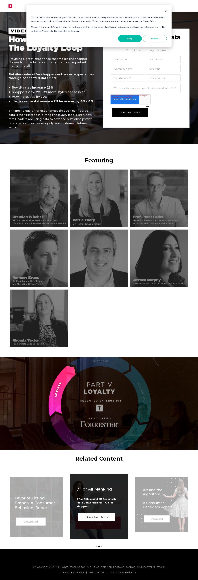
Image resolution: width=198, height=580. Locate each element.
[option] (36, 507)
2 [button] (99, 546)
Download (156, 518)
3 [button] (101, 546)
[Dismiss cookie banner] (166, 12)
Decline (155, 38)
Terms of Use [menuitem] (97, 572)
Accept (129, 38)
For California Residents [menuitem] (123, 572)
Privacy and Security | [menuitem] (75, 572)
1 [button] (96, 546)
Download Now (34, 522)
